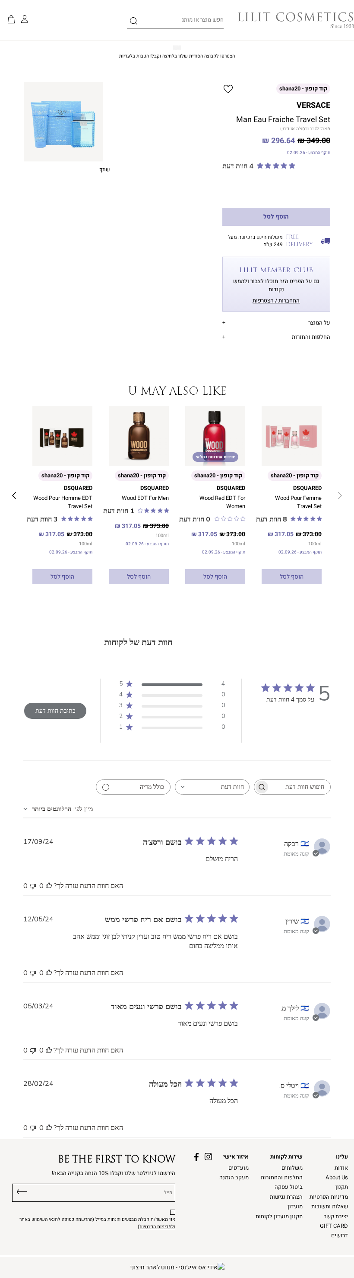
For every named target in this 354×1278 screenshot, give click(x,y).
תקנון (341, 1187)
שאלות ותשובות (329, 1206)
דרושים (339, 1235)
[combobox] (212, 787)
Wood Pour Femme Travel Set (298, 502)
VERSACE (313, 105)
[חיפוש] (133, 22)
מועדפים (238, 1168)
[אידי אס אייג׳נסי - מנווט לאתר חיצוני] (177, 1267)
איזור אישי (236, 1157)
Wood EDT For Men (145, 498)
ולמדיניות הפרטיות (157, 1226)
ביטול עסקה (289, 1187)
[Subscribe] (22, 1191)
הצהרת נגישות (286, 1197)
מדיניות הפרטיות (329, 1197)
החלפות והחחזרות (282, 1177)
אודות (341, 1168)
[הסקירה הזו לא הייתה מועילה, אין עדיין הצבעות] (33, 886)
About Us (337, 1177)
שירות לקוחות (286, 1157)
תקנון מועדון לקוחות (279, 1216)
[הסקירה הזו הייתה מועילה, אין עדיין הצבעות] (49, 886)
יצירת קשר (336, 1216)
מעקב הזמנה (234, 1177)
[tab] (276, 322)
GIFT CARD (334, 1226)
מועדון (295, 1206)
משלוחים (292, 1168)
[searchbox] (300, 787)
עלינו (342, 1157)
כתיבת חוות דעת (55, 711)
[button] (11, 20)
